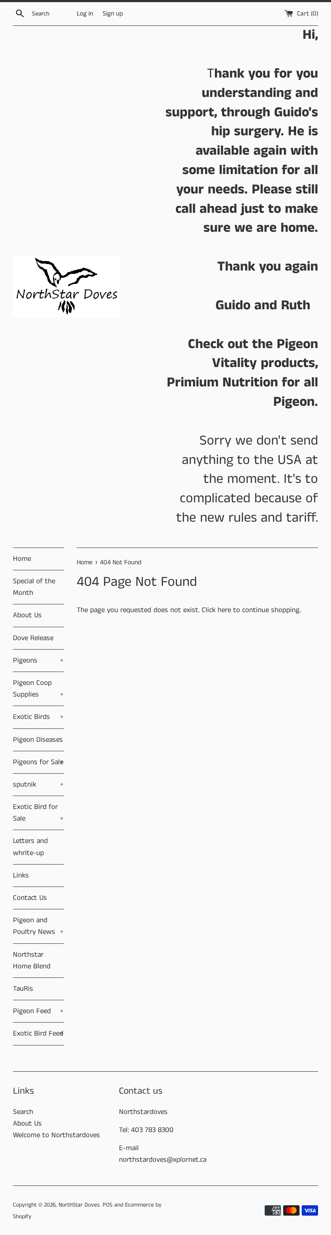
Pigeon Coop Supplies (38, 689)
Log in (85, 14)
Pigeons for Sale (38, 762)
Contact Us (30, 898)
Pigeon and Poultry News (38, 926)
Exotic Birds (38, 717)
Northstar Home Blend (31, 960)
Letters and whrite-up (30, 847)
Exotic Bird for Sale (38, 813)
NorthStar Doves (79, 1205)
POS (107, 1205)
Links (21, 875)
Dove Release (33, 638)
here (224, 610)
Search (23, 1112)
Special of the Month (34, 587)
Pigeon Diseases (38, 739)
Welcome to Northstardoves (56, 1135)
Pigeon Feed (38, 1011)
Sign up (113, 14)
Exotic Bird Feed (38, 1033)
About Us (27, 615)
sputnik (38, 784)
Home (22, 559)
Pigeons (38, 660)
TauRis (23, 988)
